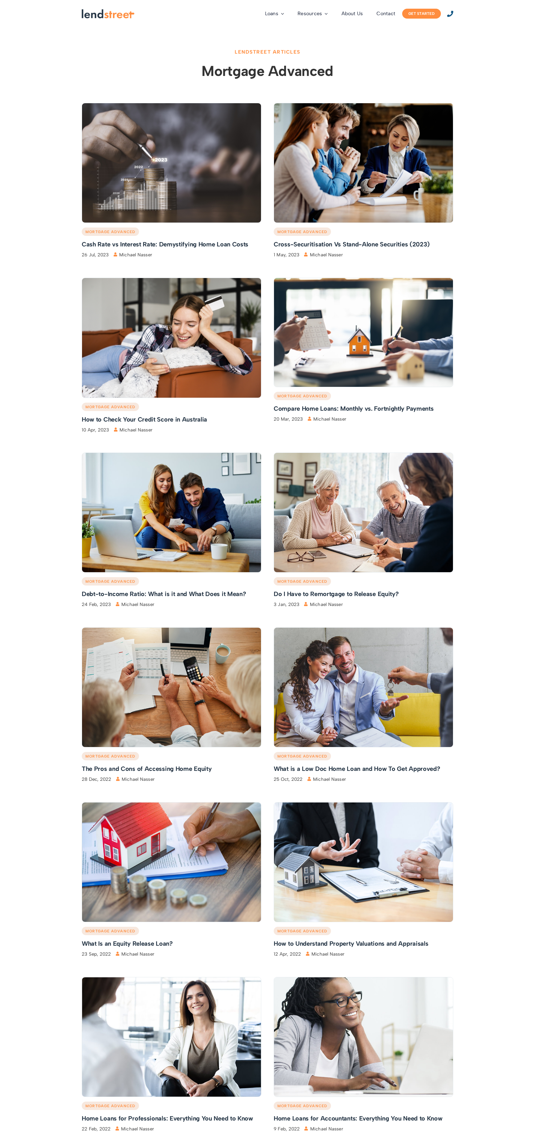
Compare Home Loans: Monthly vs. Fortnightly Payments (353, 408)
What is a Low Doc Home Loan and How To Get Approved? (357, 768)
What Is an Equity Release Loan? (127, 943)
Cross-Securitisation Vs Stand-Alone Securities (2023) (352, 244)
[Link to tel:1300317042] (450, 14)
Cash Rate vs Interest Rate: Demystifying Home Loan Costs (165, 244)
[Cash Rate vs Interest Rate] (171, 105)
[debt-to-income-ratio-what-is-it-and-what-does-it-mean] (171, 455)
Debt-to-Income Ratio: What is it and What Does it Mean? (164, 594)
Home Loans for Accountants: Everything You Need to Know (358, 1118)
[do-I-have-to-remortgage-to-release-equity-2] (363, 455)
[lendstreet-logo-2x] (108, 12)
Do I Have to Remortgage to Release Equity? (336, 594)
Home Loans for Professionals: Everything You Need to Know (167, 1118)
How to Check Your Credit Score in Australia (144, 419)
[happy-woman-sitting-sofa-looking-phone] (171, 280)
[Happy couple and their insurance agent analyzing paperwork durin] (363, 105)
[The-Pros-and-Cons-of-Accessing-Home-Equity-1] (171, 630)
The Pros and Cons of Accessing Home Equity (146, 768)
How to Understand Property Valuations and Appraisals (351, 943)
